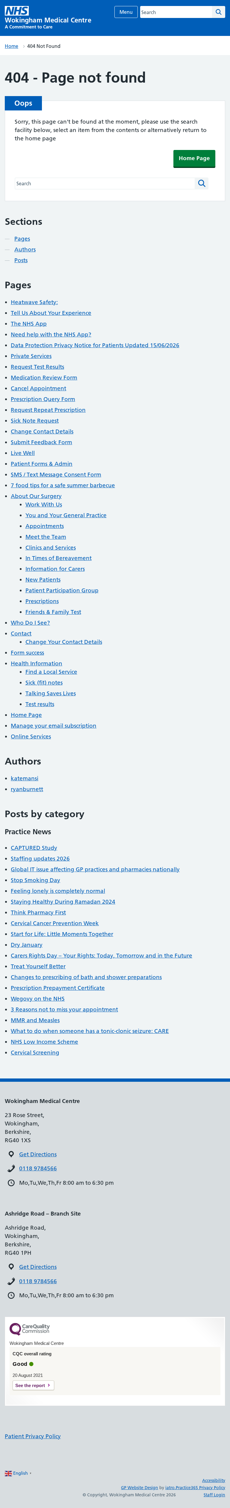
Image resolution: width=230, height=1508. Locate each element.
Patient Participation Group (62, 590)
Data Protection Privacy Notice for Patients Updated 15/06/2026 (95, 345)
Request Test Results (37, 366)
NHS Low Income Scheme (44, 1041)
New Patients (42, 579)
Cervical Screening (35, 1052)
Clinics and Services (50, 547)
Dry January (27, 944)
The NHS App (29, 323)
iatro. (170, 1487)
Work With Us (43, 504)
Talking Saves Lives (50, 693)
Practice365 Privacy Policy (200, 1487)
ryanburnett (27, 789)
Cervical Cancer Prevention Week (55, 923)
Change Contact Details (42, 431)
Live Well (23, 453)
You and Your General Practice (66, 515)
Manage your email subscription (53, 725)
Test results (39, 704)
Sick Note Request (35, 420)
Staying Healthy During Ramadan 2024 (63, 901)
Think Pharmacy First (38, 912)
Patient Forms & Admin (41, 463)
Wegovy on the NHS (38, 998)
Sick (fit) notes (44, 682)
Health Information (36, 663)
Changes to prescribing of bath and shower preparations (86, 977)
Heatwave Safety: (34, 302)
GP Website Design (139, 1487)
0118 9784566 (38, 1168)
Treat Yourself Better (38, 966)
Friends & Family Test (53, 612)
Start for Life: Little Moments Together (62, 934)
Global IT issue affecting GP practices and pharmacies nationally (95, 869)
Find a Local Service (51, 671)
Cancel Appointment (38, 388)
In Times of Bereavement (58, 558)
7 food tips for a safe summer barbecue (63, 485)
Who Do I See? (30, 622)
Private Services (31, 356)
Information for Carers (55, 568)
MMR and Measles (35, 1020)
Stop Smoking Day (35, 880)
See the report (30, 1385)
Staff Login (214, 1495)
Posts (21, 260)
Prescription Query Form (43, 399)
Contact (21, 633)
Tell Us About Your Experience (51, 313)
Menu (126, 12)
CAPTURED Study (34, 847)
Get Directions (38, 1154)
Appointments (44, 526)
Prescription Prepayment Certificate (58, 987)
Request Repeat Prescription (48, 409)
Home (11, 46)
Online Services (31, 736)
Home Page (194, 158)
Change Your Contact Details (63, 641)
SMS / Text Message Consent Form (56, 474)
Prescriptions (42, 601)
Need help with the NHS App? (51, 334)
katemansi (24, 778)
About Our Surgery (36, 496)
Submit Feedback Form (41, 442)
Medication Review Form (44, 377)
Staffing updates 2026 (40, 858)
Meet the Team (45, 536)
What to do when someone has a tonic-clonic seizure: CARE (90, 1031)
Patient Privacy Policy (33, 1436)
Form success (27, 652)
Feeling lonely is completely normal (58, 890)
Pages (22, 238)
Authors (25, 249)
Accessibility (213, 1480)
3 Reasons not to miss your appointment (64, 1009)
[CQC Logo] (30, 1334)
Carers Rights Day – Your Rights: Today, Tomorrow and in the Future (101, 955)
